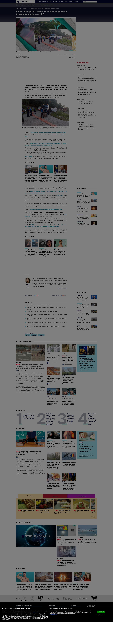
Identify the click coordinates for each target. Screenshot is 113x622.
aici (31, 616)
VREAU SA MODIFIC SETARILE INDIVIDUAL (100, 615)
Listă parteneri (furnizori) (53, 614)
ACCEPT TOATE (101, 611)
